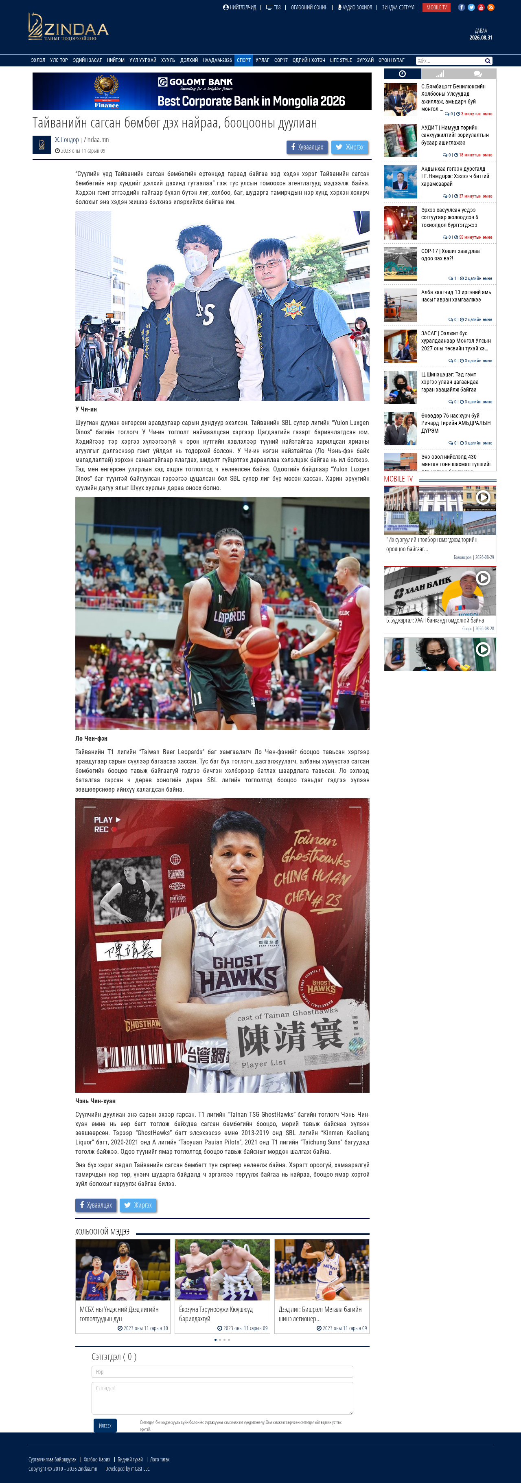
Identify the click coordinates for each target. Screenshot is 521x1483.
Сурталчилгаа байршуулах (52, 1459)
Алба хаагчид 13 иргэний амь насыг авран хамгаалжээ (457, 296)
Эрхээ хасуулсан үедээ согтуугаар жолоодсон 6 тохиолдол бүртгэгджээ (457, 218)
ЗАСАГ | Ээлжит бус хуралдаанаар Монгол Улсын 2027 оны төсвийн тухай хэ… (457, 341)
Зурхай (365, 60)
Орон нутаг (392, 60)
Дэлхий (189, 60)
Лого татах (160, 1459)
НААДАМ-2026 (217, 60)
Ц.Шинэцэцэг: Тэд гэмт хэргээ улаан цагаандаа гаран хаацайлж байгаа (457, 382)
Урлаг (262, 60)
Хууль (168, 60)
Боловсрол (463, 557)
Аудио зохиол (356, 7)
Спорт (244, 60)
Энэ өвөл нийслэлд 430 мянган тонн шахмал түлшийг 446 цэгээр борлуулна (457, 464)
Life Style (341, 60)
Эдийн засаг (87, 60)
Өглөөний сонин (309, 7)
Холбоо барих (97, 1459)
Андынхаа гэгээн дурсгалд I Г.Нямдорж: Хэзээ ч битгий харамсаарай (457, 176)
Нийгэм (116, 60)
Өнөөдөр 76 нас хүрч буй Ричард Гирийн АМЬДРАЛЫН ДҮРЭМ (457, 423)
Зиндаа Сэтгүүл (398, 7)
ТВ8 (277, 7)
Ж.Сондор (67, 139)
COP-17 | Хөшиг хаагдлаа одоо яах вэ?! (457, 255)
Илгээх (105, 1425)
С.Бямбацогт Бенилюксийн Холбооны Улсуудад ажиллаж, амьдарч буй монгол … (457, 97)
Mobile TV (437, 7)
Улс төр (59, 60)
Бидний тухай (130, 1459)
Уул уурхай (142, 60)
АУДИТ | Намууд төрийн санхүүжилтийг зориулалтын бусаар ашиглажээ (457, 135)
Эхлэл (38, 60)
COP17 (281, 60)
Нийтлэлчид (242, 7)
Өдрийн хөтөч (309, 60)
